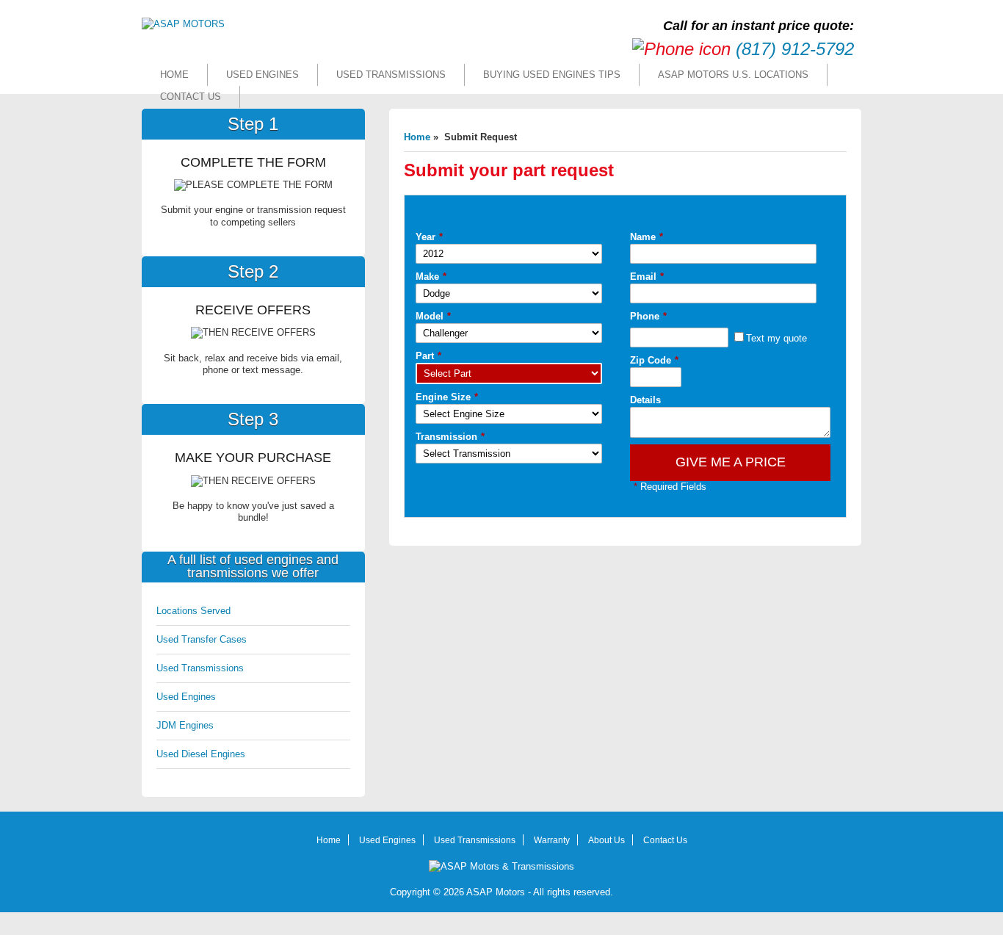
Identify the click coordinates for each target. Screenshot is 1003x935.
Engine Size (447, 396)
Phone (648, 316)
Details (645, 399)
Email (647, 276)
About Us (606, 840)
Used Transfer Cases (201, 639)
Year (429, 236)
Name (646, 236)
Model (433, 316)
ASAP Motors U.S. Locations (733, 74)
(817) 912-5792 (795, 49)
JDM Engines (185, 725)
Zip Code (654, 360)
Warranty (552, 840)
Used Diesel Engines (200, 753)
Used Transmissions (391, 74)
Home (174, 74)
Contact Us (190, 96)
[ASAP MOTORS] (183, 23)
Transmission (450, 436)
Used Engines (262, 74)
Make (431, 276)
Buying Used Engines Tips (551, 74)
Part (428, 355)
